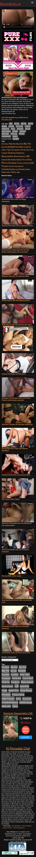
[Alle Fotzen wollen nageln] (18, 487)
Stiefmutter (6, 172)
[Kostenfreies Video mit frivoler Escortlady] (18, 641)
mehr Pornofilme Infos (9, 113)
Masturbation (8, 156)
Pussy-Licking (23, 162)
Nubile (13, 159)
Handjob (15, 131)
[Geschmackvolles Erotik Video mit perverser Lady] (18, 588)
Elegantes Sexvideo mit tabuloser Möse (15, 276)
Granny (12, 152)
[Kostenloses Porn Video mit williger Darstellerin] (18, 187)
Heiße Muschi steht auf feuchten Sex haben (17, 325)
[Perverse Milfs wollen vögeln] (18, 564)
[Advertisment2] (18, 83)
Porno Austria (26, 826)
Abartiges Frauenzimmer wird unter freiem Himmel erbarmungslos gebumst (16, 399)
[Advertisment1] (18, 57)
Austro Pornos (7, 828)
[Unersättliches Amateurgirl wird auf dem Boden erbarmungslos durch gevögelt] (18, 238)
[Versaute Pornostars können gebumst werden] (18, 214)
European (20, 129)
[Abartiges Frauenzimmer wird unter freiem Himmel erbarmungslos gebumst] (18, 386)
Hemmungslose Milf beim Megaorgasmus (16, 300)
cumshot (27, 126)
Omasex (12, 162)
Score (11, 166)
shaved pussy (6, 136)
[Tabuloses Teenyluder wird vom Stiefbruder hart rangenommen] (18, 511)
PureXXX (16, 139)
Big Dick (23, 124)
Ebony (13, 129)
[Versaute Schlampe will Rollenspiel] (18, 362)
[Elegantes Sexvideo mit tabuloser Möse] (18, 264)
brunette (11, 126)
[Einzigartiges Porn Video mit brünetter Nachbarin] (18, 437)
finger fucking (6, 131)
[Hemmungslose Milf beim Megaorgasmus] (18, 288)
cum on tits (19, 126)
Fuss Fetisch (27, 678)
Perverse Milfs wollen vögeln (12, 576)
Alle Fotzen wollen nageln (11, 499)
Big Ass (16, 124)
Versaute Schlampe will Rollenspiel (14, 374)
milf (28, 156)
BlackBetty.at (10, 3)
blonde (4, 146)
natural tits (6, 159)
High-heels (5, 134)
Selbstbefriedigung (10, 169)
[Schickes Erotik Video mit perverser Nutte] (18, 463)
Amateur (5, 143)
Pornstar (21, 134)
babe (10, 124)
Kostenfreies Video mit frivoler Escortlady (16, 653)
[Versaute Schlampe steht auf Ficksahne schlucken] (18, 538)
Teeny (13, 171)
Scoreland (19, 166)
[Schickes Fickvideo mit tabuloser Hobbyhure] (18, 412)
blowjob (4, 126)
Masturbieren (19, 156)
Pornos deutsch (19, 828)
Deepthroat (5, 129)
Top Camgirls (16, 826)
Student (15, 136)
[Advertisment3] (18, 338)
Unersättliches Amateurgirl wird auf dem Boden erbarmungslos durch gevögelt (15, 251)
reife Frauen (8, 698)
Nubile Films (21, 159)
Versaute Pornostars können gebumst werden (17, 226)
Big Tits (30, 124)
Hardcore (23, 131)
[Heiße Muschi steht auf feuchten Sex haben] (18, 313)
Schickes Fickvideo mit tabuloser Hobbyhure (17, 424)
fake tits (27, 129)
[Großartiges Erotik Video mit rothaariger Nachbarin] (18, 614)
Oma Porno (26, 690)
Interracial (14, 134)
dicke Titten (6, 149)
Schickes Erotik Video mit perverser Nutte (16, 475)
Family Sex (24, 149)
